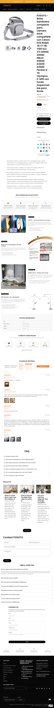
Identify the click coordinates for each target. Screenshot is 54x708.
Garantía (5, 674)
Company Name (11, 627)
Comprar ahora (44, 119)
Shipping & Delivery (41, 132)
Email (10, 618)
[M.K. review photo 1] (6, 439)
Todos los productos (8, 672)
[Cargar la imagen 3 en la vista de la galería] (18, 48)
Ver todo (27, 530)
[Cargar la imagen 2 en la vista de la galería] (13, 48)
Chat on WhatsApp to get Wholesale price (43, 123)
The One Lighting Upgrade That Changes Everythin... (43, 499)
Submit (27, 641)
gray (39, 104)
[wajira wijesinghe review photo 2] (12, 400)
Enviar (7, 560)
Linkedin (5, 680)
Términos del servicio (39, 704)
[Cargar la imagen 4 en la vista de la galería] (24, 48)
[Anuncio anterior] (3, 1)
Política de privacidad (30, 704)
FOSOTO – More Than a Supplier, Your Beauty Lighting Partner (26, 662)
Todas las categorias (8, 670)
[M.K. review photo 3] (18, 439)
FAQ (27, 451)
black (45, 104)
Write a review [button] (43, 366)
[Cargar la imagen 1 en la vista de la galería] (8, 48)
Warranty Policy (40, 127)
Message (10, 632)
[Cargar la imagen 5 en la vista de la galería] (29, 48)
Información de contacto (36, 705)
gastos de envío (41, 96)
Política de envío (47, 704)
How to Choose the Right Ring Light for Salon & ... (26, 498)
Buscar (5, 663)
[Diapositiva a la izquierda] (4, 48)
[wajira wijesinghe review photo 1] (6, 400)
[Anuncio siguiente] (50, 1)
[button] (13, 9)
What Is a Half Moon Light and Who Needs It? (10, 497)
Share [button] (39, 137)
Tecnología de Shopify (20, 704)
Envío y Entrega (7, 667)
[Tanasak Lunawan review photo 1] (6, 384)
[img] (7, 375)
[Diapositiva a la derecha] (33, 48)
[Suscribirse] (25, 688)
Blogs (4, 676)
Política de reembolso (47, 705)
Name (10, 613)
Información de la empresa (9, 665)
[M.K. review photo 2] (12, 439)
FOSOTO (14, 704)
